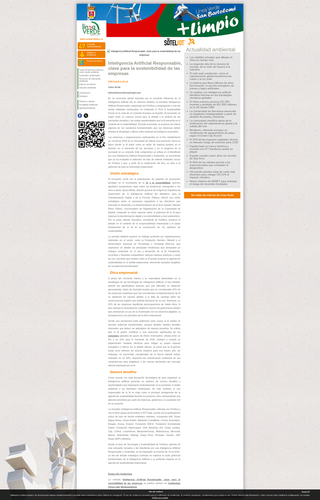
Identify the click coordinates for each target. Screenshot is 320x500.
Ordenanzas (84, 93)
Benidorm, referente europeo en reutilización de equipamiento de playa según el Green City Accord (212, 133)
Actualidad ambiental (88, 105)
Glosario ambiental (87, 88)
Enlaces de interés (87, 84)
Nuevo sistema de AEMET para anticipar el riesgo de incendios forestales (213, 182)
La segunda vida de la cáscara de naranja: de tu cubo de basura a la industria (210, 67)
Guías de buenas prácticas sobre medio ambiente (91, 71)
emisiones (113, 336)
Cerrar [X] (306, 492)
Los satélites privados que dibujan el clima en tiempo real (211, 59)
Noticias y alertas (87, 101)
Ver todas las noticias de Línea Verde (212, 195)
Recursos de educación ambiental (90, 80)
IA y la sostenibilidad (158, 183)
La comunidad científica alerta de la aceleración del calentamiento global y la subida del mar (213, 123)
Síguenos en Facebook (80, 115)
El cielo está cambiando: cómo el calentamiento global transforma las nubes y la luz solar (210, 76)
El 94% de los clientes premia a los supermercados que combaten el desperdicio (210, 165)
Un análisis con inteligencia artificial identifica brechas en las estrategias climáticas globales (211, 95)
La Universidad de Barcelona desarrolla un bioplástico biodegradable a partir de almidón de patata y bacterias (213, 114)
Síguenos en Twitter (86, 115)
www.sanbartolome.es (91, 39)
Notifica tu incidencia (91, 54)
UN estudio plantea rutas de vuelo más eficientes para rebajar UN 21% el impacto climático (212, 174)
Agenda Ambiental (87, 108)
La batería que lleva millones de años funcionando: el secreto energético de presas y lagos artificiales (212, 86)
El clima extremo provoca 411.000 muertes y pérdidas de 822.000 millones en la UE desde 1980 (213, 104)
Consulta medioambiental (94, 45)
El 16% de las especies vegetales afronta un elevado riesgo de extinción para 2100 (214, 141)
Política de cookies (160, 498)
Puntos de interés (95, 61)
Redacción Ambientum (120, 474)
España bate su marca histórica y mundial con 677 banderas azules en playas (211, 149)
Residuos (83, 96)
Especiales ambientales (89, 75)
